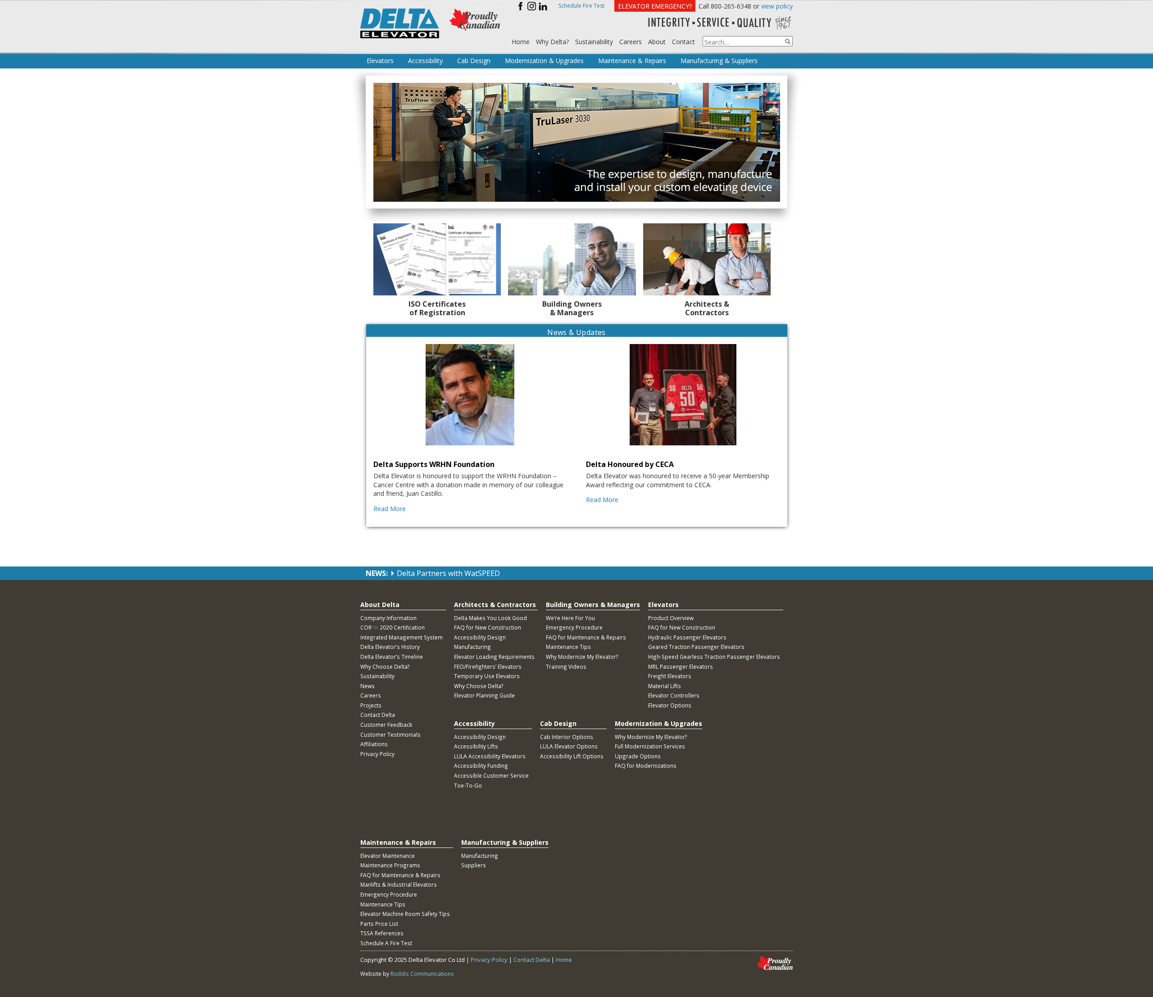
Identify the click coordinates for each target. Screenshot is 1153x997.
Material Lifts (664, 685)
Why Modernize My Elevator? (582, 656)
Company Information (388, 617)
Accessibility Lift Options (572, 756)
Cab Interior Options (566, 736)
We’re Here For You (570, 617)
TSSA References (382, 933)
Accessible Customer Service (491, 775)
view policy (777, 6)
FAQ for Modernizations (645, 765)
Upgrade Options (638, 756)
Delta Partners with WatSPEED (448, 573)
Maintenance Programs (390, 865)
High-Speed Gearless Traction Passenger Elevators (714, 656)
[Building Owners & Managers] (572, 259)
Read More (389, 508)
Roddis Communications (422, 973)
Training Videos (566, 666)
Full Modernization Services (650, 746)
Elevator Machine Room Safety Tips (405, 913)
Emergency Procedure (574, 627)
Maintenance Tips (568, 646)
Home (521, 41)
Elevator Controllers (673, 695)
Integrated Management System (401, 637)
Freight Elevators (669, 676)
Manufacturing (472, 646)
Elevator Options (669, 705)
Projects (370, 705)
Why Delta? (552, 41)
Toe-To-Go (468, 785)
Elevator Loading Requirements (494, 656)
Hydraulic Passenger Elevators (687, 637)
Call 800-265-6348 (725, 6)
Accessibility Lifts (476, 746)
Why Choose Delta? (385, 666)
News (367, 685)
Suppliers (473, 865)
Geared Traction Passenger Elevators (696, 646)
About (657, 41)
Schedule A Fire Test (386, 943)
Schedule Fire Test (581, 5)
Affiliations (374, 744)
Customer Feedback (386, 724)
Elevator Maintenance (387, 855)
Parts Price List (379, 923)
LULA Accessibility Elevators (490, 756)
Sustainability (594, 41)
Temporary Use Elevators (487, 676)
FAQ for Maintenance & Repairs (586, 637)
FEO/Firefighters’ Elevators (488, 666)
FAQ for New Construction (487, 627)
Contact (683, 41)
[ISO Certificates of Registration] (437, 259)
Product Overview (671, 617)
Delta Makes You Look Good (490, 617)
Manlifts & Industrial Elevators (398, 884)
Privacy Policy (377, 753)
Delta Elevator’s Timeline (391, 656)
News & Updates (576, 332)
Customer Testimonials (390, 734)
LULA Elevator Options (569, 746)
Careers (630, 41)
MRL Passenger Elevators (680, 666)
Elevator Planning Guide (484, 695)
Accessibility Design (480, 637)
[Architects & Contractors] (707, 259)
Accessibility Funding (481, 765)
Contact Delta (377, 714)
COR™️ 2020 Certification (392, 627)
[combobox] (748, 41)
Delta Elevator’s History (390, 646)
